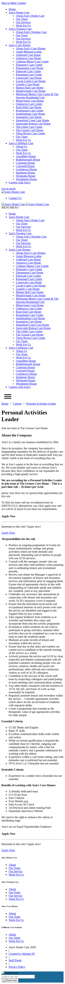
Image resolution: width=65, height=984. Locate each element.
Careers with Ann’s (20, 182)
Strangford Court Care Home (32, 120)
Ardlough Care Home (28, 54)
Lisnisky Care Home (28, 84)
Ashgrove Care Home (28, 58)
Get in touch (8, 188)
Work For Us (23, 25)
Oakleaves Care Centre (29, 104)
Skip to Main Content (13, 3)
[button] (10, 207)
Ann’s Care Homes (20, 45)
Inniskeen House (25, 172)
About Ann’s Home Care (30, 15)
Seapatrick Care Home (29, 117)
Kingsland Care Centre (29, 74)
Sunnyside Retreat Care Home (33, 123)
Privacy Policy (17, 966)
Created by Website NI (22, 953)
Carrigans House (25, 162)
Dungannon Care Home (29, 68)
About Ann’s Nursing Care (31, 32)
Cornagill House (25, 166)
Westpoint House (25, 175)
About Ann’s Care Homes (31, 48)
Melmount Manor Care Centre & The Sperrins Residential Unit (37, 96)
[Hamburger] (7, 397)
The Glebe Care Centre (29, 126)
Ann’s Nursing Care (20, 28)
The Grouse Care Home (29, 130)
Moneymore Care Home (30, 100)
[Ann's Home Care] (13, 191)
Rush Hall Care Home (28, 107)
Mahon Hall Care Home (30, 87)
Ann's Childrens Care (21, 347)
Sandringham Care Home (30, 113)
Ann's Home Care (19, 216)
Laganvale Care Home (29, 77)
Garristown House (26, 169)
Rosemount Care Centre (29, 110)
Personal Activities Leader (41, 403)
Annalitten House (26, 156)
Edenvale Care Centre (28, 71)
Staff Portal (15, 960)
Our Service (15, 871)
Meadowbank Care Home (31, 90)
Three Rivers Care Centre (30, 133)
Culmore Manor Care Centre (32, 61)
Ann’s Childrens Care (21, 143)
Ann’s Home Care (19, 12)
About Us (21, 146)
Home (12, 9)
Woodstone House (26, 179)
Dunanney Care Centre (29, 64)
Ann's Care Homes (19, 249)
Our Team (21, 19)
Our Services (23, 22)
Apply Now (8, 532)
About (12, 864)
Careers (17, 403)
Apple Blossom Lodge (29, 51)
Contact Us (15, 198)
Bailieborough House (28, 159)
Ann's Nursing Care (20, 233)
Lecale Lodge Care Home (31, 81)
